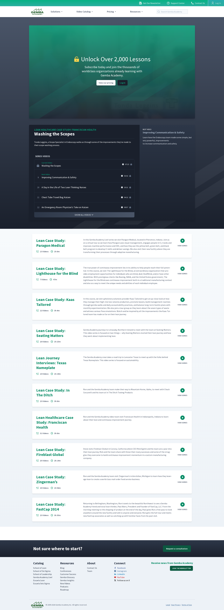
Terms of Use (187, 605)
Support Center (178, 3)
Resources (135, 11)
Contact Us (200, 3)
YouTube (121, 577)
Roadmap (64, 589)
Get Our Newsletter (151, 3)
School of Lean (39, 568)
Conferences (65, 571)
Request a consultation (177, 548)
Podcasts (64, 586)
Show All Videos (83, 215)
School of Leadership (42, 574)
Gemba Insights (67, 580)
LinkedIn (121, 574)
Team (89, 571)
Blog (62, 568)
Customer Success (68, 574)
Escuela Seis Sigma (41, 583)
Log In (122, 82)
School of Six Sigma (41, 571)
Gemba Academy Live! (42, 577)
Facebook (121, 568)
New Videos (65, 583)
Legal (168, 605)
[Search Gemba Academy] (159, 11)
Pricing (110, 11)
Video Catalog (83, 11)
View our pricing (106, 82)
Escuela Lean (39, 580)
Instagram (122, 571)
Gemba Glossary (67, 577)
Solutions (55, 11)
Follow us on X (123, 580)
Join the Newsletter (181, 568)
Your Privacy (176, 605)
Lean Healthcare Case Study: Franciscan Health (65, 129)
